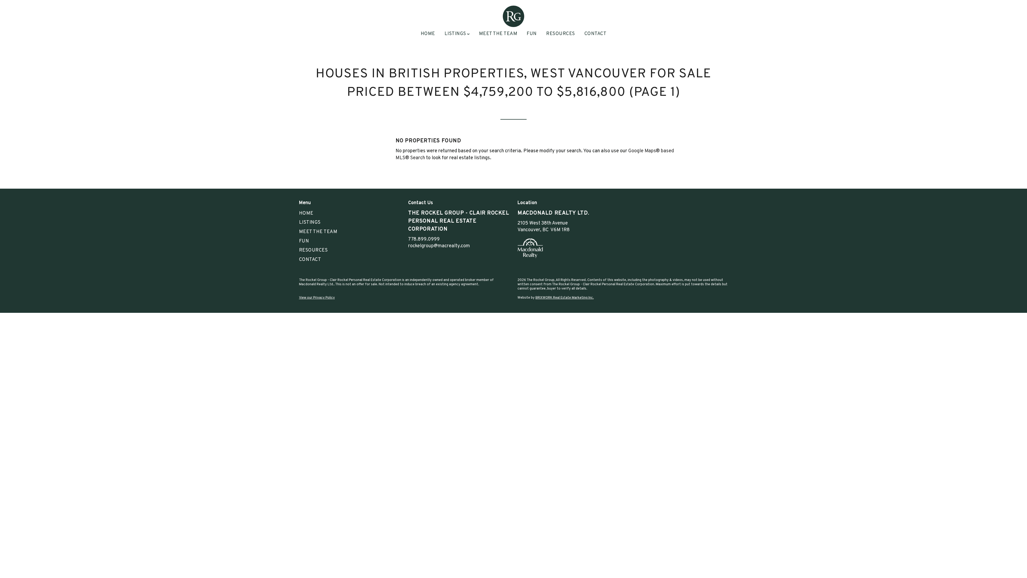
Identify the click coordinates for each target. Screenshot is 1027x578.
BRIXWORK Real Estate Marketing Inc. (564, 298)
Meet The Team (498, 34)
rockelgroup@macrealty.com (439, 246)
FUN (532, 34)
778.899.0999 (424, 239)
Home (428, 34)
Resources (560, 34)
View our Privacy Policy (317, 298)
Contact (595, 34)
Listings (310, 222)
